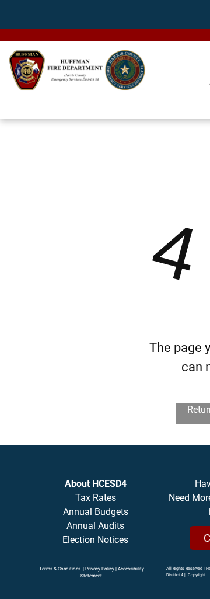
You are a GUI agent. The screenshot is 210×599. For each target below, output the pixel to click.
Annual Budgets (95, 511)
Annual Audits (95, 525)
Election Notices (95, 539)
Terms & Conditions (59, 569)
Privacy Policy (99, 569)
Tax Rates (95, 497)
